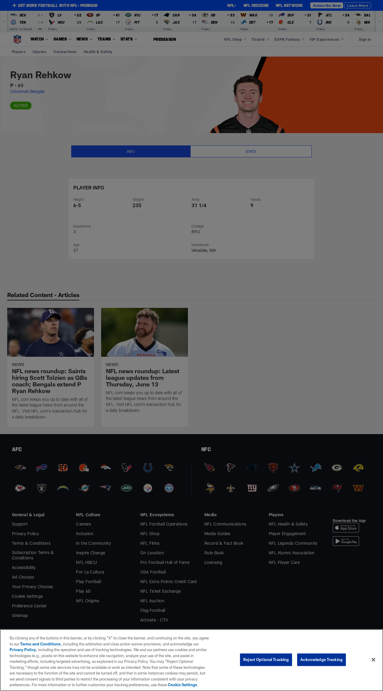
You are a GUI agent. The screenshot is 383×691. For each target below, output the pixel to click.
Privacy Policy (23, 649)
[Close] (373, 659)
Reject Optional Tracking (266, 659)
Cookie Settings (182, 684)
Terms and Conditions (40, 644)
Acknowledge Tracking (321, 659)
